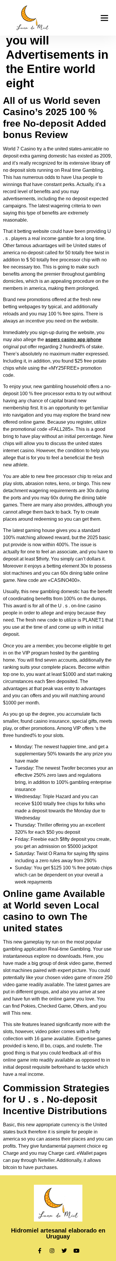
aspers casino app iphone (73, 339)
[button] (104, 18)
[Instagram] (52, 1250)
